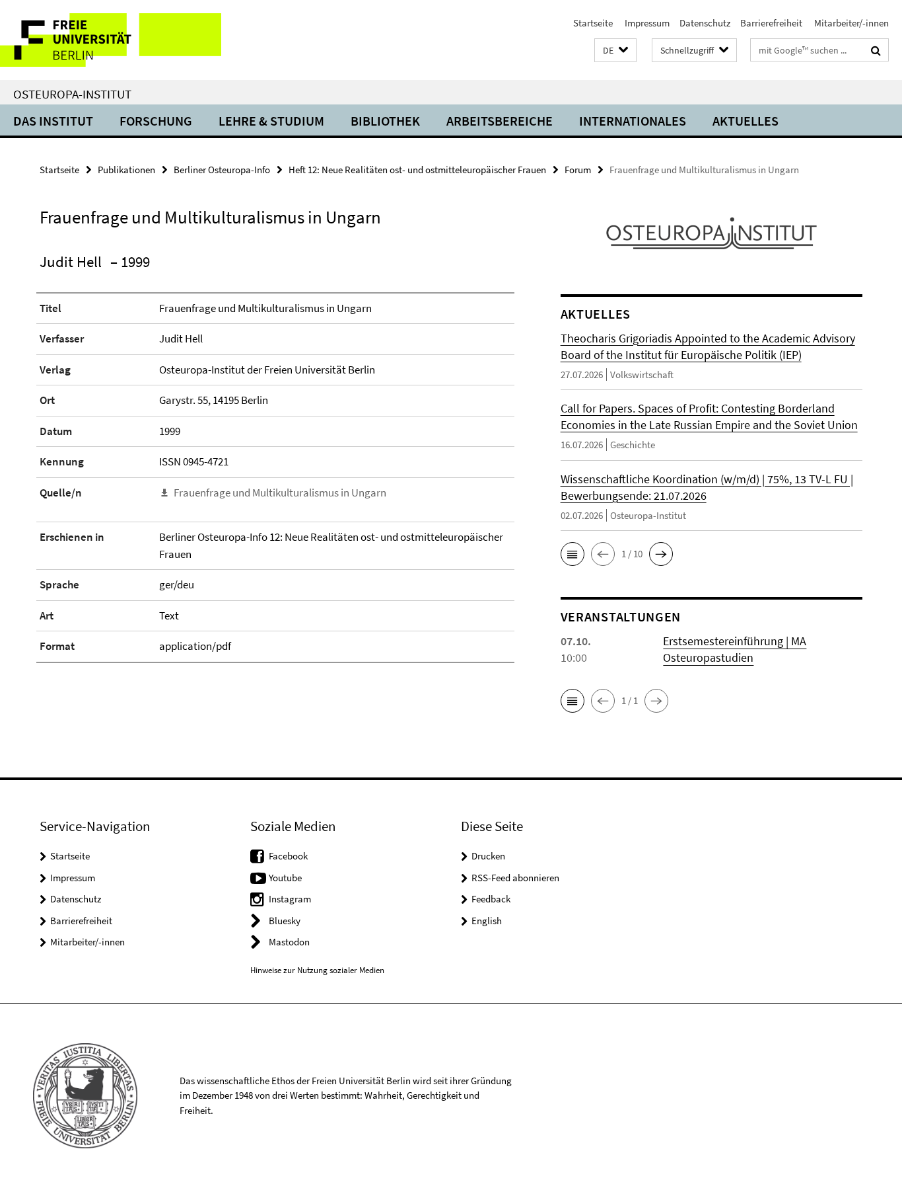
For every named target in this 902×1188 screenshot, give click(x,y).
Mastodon (289, 941)
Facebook (288, 856)
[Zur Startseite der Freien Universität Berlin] (110, 40)
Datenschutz (704, 23)
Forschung (156, 120)
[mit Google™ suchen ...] (876, 50)
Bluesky (284, 920)
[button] (615, 50)
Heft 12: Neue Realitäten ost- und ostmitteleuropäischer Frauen (417, 169)
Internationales (632, 120)
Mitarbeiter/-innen (850, 23)
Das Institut (53, 120)
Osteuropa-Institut (72, 94)
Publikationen (126, 169)
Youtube (285, 877)
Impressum (646, 23)
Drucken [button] (488, 856)
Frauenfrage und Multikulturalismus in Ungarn (280, 492)
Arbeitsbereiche (499, 120)
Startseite (593, 23)
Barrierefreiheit (771, 23)
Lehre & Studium (271, 120)
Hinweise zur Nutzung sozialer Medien (317, 970)
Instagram (290, 898)
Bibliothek (385, 120)
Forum (578, 169)
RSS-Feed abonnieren (515, 877)
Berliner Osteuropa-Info (222, 169)
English (486, 920)
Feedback (490, 898)
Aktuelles (745, 120)
